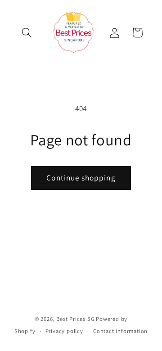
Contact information (120, 331)
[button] (27, 32)
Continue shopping (81, 177)
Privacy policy (64, 331)
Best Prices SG (75, 319)
